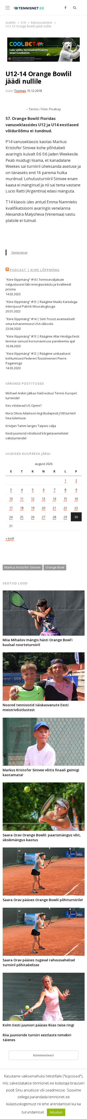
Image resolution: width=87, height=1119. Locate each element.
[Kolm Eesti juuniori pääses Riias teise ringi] (44, 975)
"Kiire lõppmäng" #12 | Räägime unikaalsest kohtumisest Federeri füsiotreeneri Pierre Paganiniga (38, 358)
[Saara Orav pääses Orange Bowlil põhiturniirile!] (44, 850)
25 (21, 517)
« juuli (10, 538)
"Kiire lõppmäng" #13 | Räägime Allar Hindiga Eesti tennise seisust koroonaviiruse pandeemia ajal (42, 338)
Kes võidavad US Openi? (24, 405)
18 (21, 508)
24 (11, 517)
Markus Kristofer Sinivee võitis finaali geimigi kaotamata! (41, 772)
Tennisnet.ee (19, 252)
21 (54, 508)
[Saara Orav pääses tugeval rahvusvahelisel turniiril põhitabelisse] (44, 910)
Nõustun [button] (56, 1112)
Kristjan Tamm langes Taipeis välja (31, 426)
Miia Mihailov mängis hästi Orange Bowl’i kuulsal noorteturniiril (37, 642)
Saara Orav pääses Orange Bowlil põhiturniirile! (43, 900)
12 (32, 498)
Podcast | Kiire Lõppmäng (35, 270)
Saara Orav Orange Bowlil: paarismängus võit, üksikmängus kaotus (42, 837)
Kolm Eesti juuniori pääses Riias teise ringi (38, 1025)
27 (43, 517)
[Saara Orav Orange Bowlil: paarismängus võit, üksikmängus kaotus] (44, 785)
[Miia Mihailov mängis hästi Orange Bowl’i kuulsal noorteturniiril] (44, 593)
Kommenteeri (43, 1055)
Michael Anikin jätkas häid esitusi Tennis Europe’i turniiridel (41, 395)
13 (43, 498)
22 (65, 508)
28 (54, 517)
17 (11, 508)
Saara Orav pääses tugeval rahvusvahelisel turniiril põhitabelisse (39, 962)
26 (32, 517)
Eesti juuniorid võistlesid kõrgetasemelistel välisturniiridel (37, 435)
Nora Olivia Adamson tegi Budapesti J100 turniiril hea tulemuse (41, 415)
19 (32, 508)
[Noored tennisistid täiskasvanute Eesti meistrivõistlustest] (44, 655)
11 (21, 498)
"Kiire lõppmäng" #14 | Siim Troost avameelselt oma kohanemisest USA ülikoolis (40, 321)
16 (76, 498)
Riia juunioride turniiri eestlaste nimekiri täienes (37, 1037)
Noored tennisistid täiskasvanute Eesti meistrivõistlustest (36, 707)
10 (11, 498)
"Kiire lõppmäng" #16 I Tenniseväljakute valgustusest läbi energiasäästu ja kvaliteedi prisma (38, 284)
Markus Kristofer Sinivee (22, 567)
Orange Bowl (54, 567)
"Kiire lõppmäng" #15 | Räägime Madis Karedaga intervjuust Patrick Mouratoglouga (41, 304)
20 (43, 508)
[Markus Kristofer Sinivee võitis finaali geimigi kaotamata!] (44, 720)
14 (54, 498)
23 (76, 508)
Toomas (20, 90)
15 (65, 498)
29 (65, 517)
